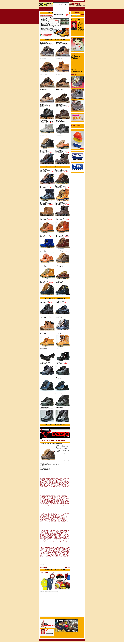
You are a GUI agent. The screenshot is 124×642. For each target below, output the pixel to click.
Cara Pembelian (42, 0)
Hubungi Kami (57, 0)
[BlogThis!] (41, 564)
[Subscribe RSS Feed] (80, 15)
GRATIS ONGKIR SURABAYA (44, 9)
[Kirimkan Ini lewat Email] (40, 564)
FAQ (46, 0)
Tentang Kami (52, 0)
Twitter (78, 15)
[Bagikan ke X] (42, 564)
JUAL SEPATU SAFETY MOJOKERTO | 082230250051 (52, 441)
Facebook (73, 15)
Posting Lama (67, 567)
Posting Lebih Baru (43, 567)
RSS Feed (82, 15)
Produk (48, 0)
